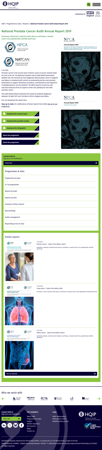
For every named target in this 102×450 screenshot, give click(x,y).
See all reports (11, 374)
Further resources (33, 423)
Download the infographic (16, 128)
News (29, 428)
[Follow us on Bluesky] (15, 425)
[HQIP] (89, 416)
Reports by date (11, 197)
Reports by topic (11, 191)
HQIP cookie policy (59, 416)
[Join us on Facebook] (21, 425)
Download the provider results (18, 121)
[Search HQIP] (89, 4)
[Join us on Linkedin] (3, 425)
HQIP (3, 24)
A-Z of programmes (12, 184)
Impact (29, 421)
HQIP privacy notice (59, 419)
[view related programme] (16, 47)
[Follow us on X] (9, 425)
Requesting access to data (14, 224)
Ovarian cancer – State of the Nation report (51, 244)
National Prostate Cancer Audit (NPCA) (19, 36)
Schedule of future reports (14, 204)
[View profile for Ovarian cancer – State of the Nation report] (19, 260)
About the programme (11, 135)
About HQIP (31, 416)
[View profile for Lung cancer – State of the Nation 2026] (19, 305)
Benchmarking (10, 211)
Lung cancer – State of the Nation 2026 (49, 288)
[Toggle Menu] (97, 4)
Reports (26, 24)
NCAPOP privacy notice (60, 421)
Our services (31, 426)
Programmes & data (14, 24)
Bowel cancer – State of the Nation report (51, 333)
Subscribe (8, 163)
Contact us (31, 431)
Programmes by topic (13, 178)
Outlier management (12, 217)
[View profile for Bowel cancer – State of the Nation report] (19, 349)
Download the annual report (17, 113)
